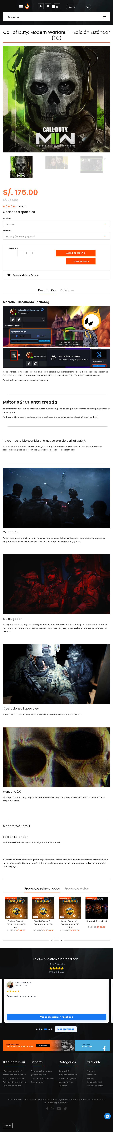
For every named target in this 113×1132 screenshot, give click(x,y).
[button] (9, 206)
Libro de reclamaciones (42, 1078)
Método (7, 230)
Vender (90, 1078)
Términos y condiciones (14, 1074)
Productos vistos (76, 888)
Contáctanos (37, 1082)
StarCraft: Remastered (97, 921)
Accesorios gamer (68, 1078)
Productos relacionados (42, 888)
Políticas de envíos (12, 1085)
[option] (21, 168)
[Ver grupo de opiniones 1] (37, 1029)
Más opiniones (65, 1029)
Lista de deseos (94, 1082)
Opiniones (67, 290)
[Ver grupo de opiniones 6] (51, 1029)
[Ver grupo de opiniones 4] (45, 1029)
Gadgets (63, 1085)
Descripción (47, 290)
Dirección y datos (95, 1085)
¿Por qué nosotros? (12, 1071)
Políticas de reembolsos (14, 1082)
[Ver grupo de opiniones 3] (42, 1029)
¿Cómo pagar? (38, 1074)
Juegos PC (64, 1071)
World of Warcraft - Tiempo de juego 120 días (70, 924)
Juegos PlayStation (68, 1074)
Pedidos (91, 1071)
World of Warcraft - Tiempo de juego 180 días (43, 924)
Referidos (91, 1074)
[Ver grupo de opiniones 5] (49, 1029)
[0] (57, 6)
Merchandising (66, 1082)
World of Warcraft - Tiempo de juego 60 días (16, 924)
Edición (7, 218)
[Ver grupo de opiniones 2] (39, 1029)
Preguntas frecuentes (41, 1071)
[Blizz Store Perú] (27, 8)
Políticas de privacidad (14, 1078)
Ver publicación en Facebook (56, 1016)
